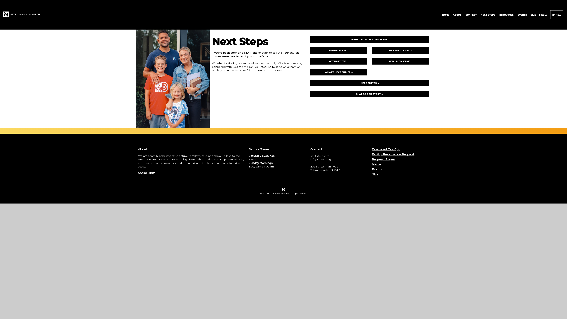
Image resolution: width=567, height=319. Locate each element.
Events (522, 14)
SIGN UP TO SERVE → (400, 61)
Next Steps (488, 14)
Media (543, 14)
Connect (471, 14)
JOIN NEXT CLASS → (400, 50)
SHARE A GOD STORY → (369, 94)
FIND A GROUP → (339, 50)
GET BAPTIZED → (339, 61)
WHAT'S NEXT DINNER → (339, 72)
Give (533, 14)
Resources (506, 14)
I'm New (556, 14)
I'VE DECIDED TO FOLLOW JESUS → (370, 39)
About (457, 14)
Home (445, 14)
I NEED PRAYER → (369, 83)
